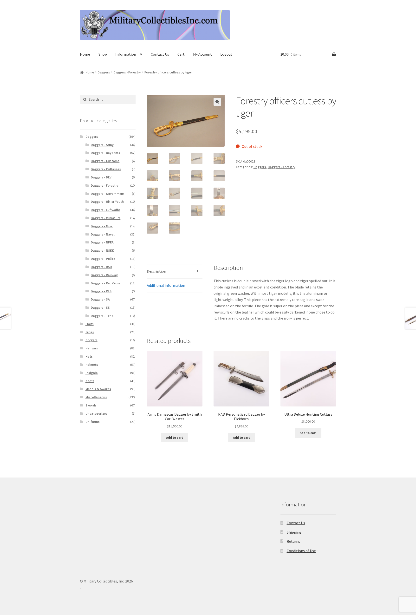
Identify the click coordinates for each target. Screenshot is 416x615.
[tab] (174, 271)
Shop (102, 54)
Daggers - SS (100, 307)
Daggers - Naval (103, 234)
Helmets (91, 364)
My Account (202, 54)
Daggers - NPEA (102, 242)
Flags (89, 324)
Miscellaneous (96, 397)
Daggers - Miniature (105, 218)
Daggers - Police (103, 258)
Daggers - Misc (102, 226)
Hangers (91, 348)
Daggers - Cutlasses (106, 169)
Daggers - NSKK (102, 250)
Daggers (104, 72)
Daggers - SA (100, 299)
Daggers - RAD (101, 267)
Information (125, 54)
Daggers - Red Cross (106, 283)
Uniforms (92, 421)
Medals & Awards (98, 389)
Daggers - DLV (101, 177)
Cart (181, 54)
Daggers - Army (102, 145)
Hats (89, 356)
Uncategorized (96, 413)
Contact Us (160, 54)
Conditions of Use (301, 550)
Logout (226, 54)
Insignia (91, 373)
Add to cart (174, 437)
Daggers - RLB (101, 291)
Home (85, 54)
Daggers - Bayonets (105, 152)
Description (156, 271)
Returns (293, 541)
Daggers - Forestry (127, 72)
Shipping (294, 532)
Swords (91, 405)
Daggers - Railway (104, 275)
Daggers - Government (107, 193)
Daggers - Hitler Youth (107, 201)
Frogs (89, 332)
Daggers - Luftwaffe (105, 210)
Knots (89, 381)
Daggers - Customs (105, 161)
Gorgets (91, 340)
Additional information (166, 285)
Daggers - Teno (102, 316)
